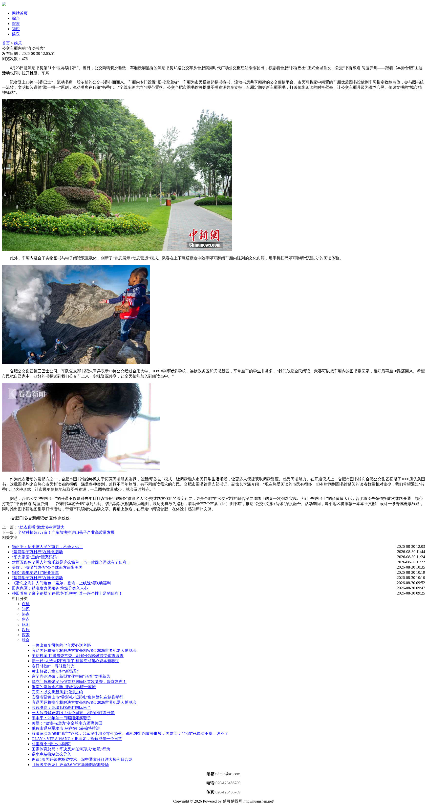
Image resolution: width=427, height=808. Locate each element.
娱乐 (16, 34)
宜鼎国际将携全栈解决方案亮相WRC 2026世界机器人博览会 (84, 650)
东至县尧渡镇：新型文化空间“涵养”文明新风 (71, 676)
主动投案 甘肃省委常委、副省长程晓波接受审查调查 (78, 656)
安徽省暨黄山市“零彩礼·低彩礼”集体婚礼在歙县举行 (77, 697)
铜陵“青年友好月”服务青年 (35, 573)
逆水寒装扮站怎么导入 (51, 754)
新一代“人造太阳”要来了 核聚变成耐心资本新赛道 (75, 661)
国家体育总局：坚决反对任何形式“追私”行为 (71, 749)
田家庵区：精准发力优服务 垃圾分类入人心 (50, 588)
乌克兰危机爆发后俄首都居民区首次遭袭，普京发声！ (79, 682)
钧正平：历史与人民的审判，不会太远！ (47, 547)
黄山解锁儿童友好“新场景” (55, 671)
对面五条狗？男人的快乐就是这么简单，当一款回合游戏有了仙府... (70, 562)
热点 (26, 614)
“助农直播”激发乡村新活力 (41, 527)
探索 (16, 23)
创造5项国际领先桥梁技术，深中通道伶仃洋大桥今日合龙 (82, 759)
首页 (6, 43)
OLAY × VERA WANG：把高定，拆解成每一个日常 (77, 739)
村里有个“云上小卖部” (51, 744)
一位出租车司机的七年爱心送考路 (61, 645)
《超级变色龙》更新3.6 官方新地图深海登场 (70, 765)
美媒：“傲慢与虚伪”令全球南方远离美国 (47, 567)
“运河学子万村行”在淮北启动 (37, 552)
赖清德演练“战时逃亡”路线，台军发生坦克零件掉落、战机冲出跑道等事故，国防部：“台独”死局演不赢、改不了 (130, 733)
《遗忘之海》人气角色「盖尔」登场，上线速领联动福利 (61, 583)
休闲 (26, 624)
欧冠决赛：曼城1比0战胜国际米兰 (61, 707)
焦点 (26, 619)
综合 (16, 18)
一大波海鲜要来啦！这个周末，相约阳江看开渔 (73, 713)
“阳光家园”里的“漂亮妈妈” (35, 557)
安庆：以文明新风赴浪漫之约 (57, 692)
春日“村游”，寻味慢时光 (53, 666)
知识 (16, 29)
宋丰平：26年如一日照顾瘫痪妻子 (61, 718)
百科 (26, 604)
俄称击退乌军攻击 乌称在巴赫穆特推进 (66, 728)
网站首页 (20, 13)
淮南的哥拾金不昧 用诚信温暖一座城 (64, 687)
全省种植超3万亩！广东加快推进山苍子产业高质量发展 (66, 532)
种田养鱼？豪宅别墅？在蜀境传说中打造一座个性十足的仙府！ (67, 593)
